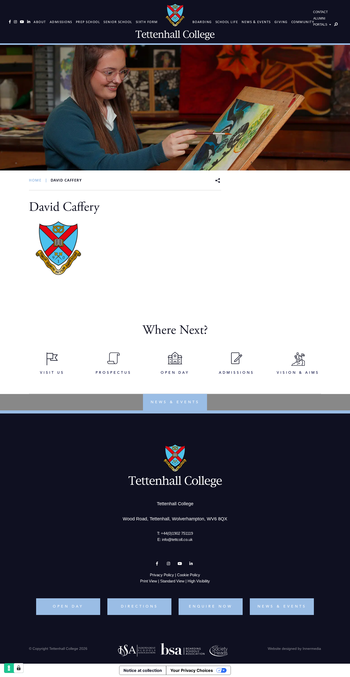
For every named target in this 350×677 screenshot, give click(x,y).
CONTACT (320, 12)
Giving (281, 22)
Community (302, 22)
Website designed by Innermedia (294, 648)
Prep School (88, 22)
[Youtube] (22, 22)
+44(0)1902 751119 (177, 533)
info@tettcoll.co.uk (177, 539)
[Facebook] (10, 22)
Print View (148, 581)
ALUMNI (319, 18)
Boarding (202, 22)
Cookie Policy (188, 575)
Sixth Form (147, 22)
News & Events (256, 22)
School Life (226, 22)
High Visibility (199, 581)
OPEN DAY (68, 606)
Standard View (172, 581)
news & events (175, 402)
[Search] (336, 24)
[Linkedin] (28, 22)
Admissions (61, 22)
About (40, 22)
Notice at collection (142, 670)
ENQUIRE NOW (210, 606)
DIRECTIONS (139, 606)
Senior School (118, 22)
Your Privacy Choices (191, 670)
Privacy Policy (162, 575)
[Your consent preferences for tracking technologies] (19, 668)
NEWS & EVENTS (282, 606)
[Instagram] (15, 22)
